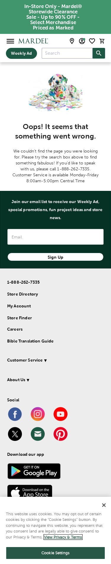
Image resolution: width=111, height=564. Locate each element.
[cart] (102, 41)
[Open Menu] (10, 41)
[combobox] (67, 53)
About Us (16, 379)
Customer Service (25, 360)
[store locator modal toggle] (72, 41)
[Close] (103, 505)
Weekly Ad (21, 53)
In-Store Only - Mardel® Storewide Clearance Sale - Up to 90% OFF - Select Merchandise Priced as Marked (53, 17)
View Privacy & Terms (63, 537)
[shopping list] (92, 41)
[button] (54, 361)
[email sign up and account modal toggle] (82, 41)
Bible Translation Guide (30, 341)
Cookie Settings (55, 553)
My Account (19, 306)
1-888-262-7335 (23, 282)
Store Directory (22, 294)
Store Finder (19, 317)
